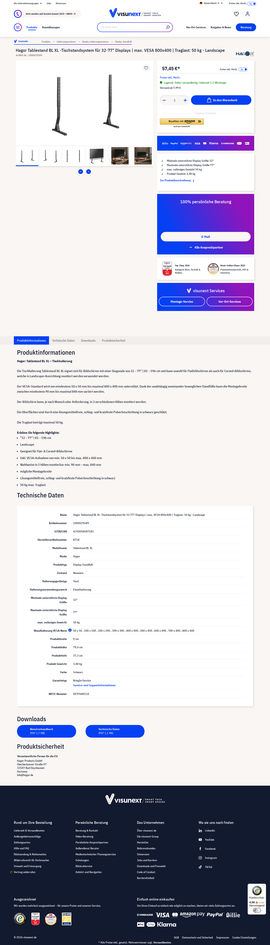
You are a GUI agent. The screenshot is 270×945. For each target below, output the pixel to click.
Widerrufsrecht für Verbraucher (31, 860)
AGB (176, 937)
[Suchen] (168, 27)
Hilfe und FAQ (21, 848)
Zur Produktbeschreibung (175, 180)
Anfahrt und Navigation (89, 872)
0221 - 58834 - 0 (67, 13)
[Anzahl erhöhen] (185, 100)
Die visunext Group (148, 836)
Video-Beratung (84, 836)
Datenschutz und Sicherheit (197, 937)
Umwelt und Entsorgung (27, 866)
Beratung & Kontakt (87, 830)
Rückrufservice (84, 866)
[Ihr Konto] (247, 14)
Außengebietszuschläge (27, 836)
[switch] (257, 910)
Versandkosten (162, 942)
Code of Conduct (146, 872)
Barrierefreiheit (145, 878)
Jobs (48, 3)
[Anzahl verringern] (164, 100)
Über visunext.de (146, 830)
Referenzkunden (146, 848)
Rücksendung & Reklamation (30, 854)
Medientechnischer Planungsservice (96, 854)
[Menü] (18, 27)
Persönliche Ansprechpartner (92, 842)
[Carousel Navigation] (84, 171)
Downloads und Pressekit (151, 866)
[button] (182, 123)
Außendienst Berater (87, 848)
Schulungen (82, 860)
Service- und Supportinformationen (94, 685)
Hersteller (143, 842)
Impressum (222, 937)
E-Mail (205, 237)
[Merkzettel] (236, 14)
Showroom (61, 3)
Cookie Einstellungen (244, 937)
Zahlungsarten (22, 842)
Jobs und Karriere (147, 860)
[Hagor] (245, 53)
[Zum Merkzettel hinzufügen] (146, 68)
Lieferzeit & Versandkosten (29, 830)
